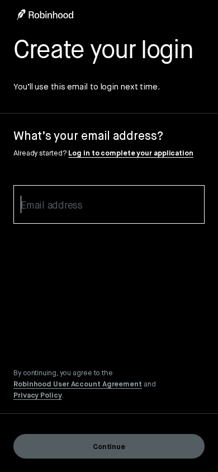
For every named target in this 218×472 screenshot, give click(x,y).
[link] (77, 383)
